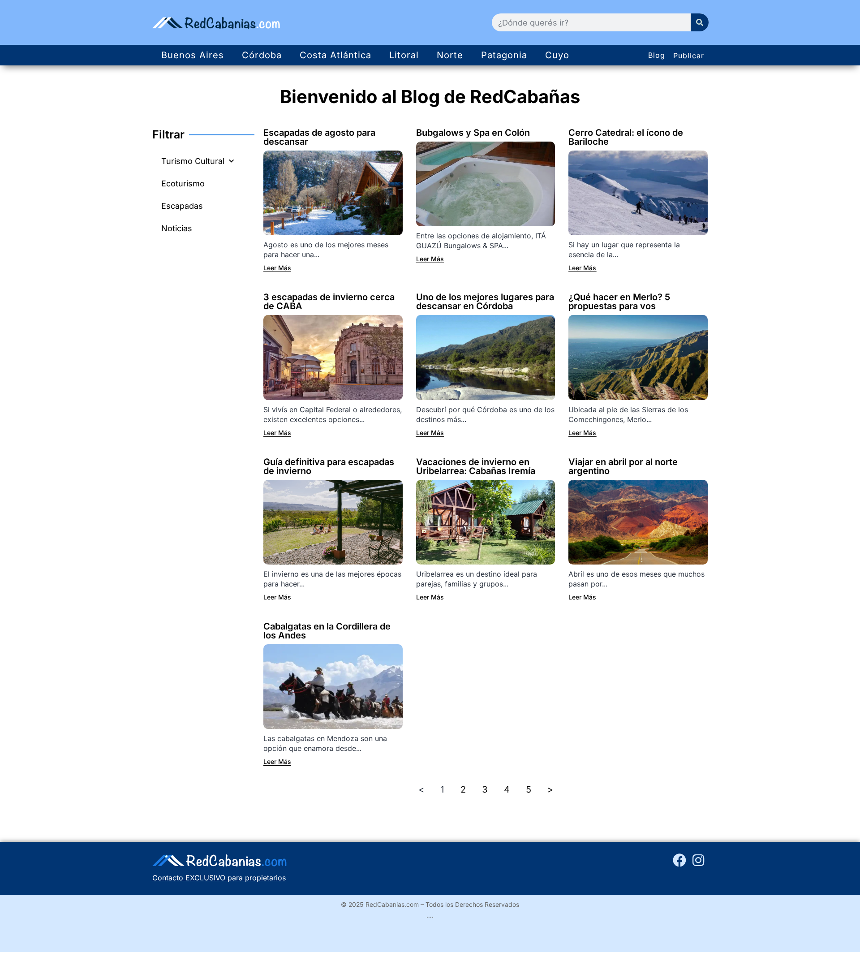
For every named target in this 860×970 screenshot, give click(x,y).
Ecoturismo (183, 183)
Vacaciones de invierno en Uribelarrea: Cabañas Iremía (475, 466)
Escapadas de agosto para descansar (319, 137)
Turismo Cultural (192, 161)
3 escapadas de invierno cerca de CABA (329, 301)
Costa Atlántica (335, 55)
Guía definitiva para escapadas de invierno (328, 466)
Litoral (404, 55)
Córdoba (262, 55)
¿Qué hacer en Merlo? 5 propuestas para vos (619, 301)
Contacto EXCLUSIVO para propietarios (219, 877)
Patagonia (504, 55)
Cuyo (557, 55)
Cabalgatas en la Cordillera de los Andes (327, 631)
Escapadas (182, 206)
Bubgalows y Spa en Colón (473, 132)
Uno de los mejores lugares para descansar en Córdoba (485, 301)
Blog (656, 55)
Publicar (688, 55)
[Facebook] (679, 860)
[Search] (700, 22)
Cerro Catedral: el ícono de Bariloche (625, 137)
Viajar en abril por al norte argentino (623, 466)
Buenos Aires (192, 55)
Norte (450, 55)
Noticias (176, 228)
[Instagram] (698, 860)
